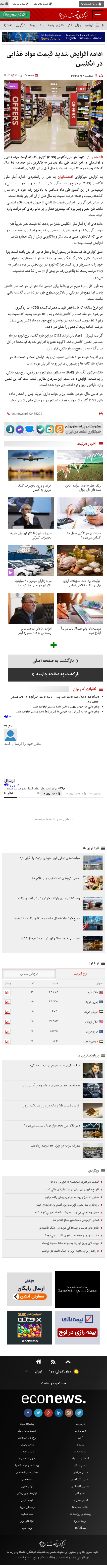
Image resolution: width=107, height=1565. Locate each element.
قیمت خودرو (27, 1451)
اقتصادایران (65, 177)
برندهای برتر (27, 1520)
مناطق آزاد (80, 1527)
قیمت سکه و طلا (27, 1430)
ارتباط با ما (80, 1430)
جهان (78, 25)
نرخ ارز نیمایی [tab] (29, 974)
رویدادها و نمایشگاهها (27, 1465)
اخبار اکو (80, 1493)
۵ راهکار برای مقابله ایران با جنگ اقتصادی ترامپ (71, 1250)
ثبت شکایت (27, 1514)
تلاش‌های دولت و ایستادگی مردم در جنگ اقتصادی (69, 1227)
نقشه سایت (80, 1451)
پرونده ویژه (80, 1520)
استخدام (27, 1479)
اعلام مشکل (80, 1465)
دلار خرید (92, 992)
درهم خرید (91, 1012)
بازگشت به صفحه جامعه (57, 674)
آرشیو (80, 1437)
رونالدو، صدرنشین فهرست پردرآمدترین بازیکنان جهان (68, 1204)
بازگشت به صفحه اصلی (53, 661)
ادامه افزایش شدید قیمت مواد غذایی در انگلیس (54, 59)
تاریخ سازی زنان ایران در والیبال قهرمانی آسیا (73, 1189)
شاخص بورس (27, 1444)
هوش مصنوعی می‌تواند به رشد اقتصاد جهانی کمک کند (67, 1212)
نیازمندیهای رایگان (27, 1493)
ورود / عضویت (91, 4)
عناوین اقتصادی (80, 1486)
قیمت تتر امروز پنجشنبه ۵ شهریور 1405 (75, 1181)
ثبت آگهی (27, 1500)
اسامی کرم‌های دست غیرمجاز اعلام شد (76, 1220)
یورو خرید (91, 1002)
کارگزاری (21, 25)
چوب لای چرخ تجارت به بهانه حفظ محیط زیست (71, 1243)
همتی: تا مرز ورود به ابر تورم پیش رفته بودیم (72, 1197)
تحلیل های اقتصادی (27, 1472)
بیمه (32, 25)
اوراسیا (89, 25)
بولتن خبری (27, 1486)
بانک (41, 25)
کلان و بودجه (56, 25)
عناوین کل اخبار (80, 1479)
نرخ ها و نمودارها (27, 1437)
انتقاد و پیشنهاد (80, 1458)
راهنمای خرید (27, 1507)
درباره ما (80, 1423)
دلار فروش (91, 1022)
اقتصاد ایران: (94, 157)
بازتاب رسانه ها (80, 1507)
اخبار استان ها (80, 1500)
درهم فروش (91, 1041)
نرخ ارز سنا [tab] (80, 974)
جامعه (12, 86)
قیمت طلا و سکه (41, 4)
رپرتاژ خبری (27, 1527)
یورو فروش (91, 1031)
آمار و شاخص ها (27, 1458)
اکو (70, 25)
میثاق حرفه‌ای (80, 1472)
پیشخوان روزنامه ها (80, 1514)
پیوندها (80, 1444)
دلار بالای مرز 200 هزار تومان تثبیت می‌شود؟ (72, 1235)
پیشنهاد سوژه (27, 1423)
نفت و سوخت (19, 4)
